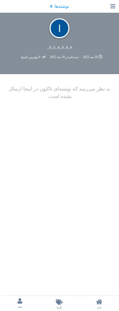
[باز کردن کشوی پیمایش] (113, 6)
